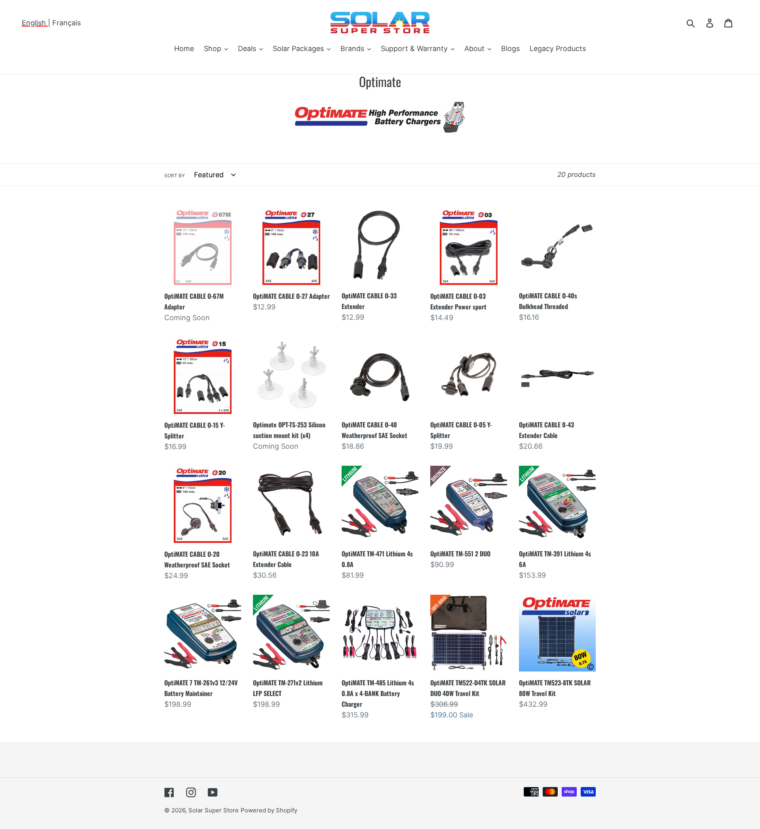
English (35, 23)
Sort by (174, 175)
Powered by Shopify (269, 810)
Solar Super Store (213, 810)
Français (66, 23)
